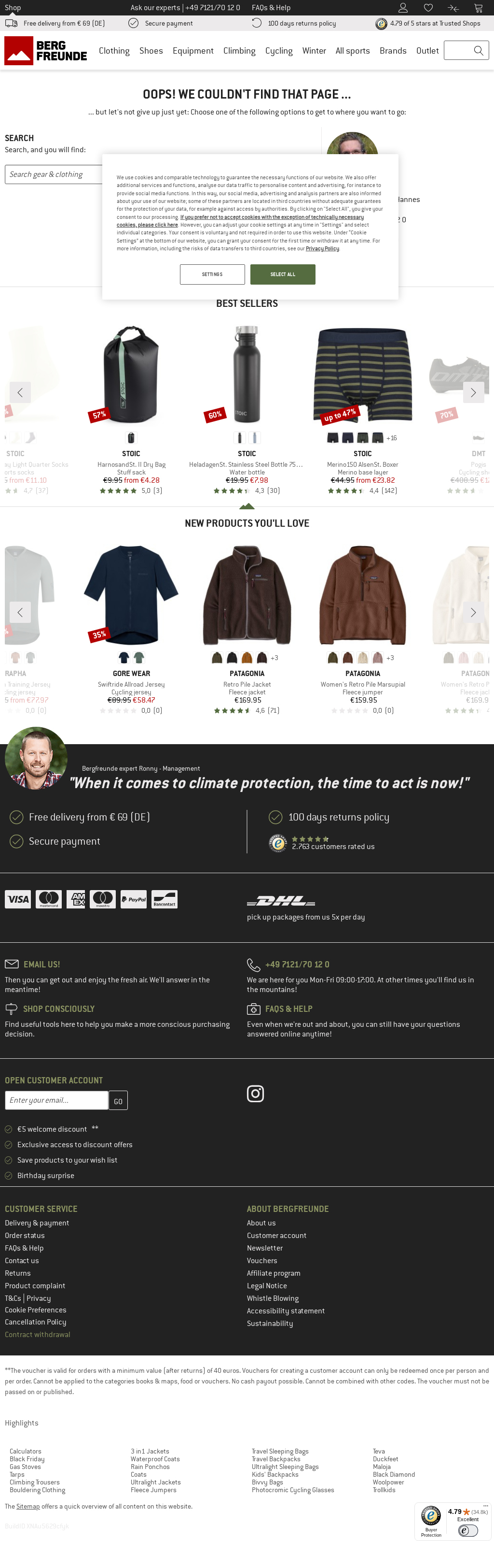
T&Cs (14, 1298)
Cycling (279, 50)
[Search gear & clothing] (466, 50)
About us (261, 1223)
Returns (18, 1273)
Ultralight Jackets (156, 1482)
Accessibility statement (286, 1311)
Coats (139, 1474)
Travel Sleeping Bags (280, 1451)
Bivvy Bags (267, 1482)
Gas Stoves (25, 1466)
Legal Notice (267, 1286)
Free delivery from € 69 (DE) (64, 23)
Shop (13, 8)
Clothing (114, 50)
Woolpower (388, 1482)
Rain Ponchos (150, 1466)
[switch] (468, 1531)
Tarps (17, 1474)
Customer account (277, 1235)
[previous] (20, 392)
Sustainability (270, 1323)
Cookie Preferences (36, 1310)
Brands (393, 50)
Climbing (239, 50)
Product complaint (35, 1286)
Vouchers (262, 1261)
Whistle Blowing (273, 1298)
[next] (473, 392)
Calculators (25, 1451)
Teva (379, 1451)
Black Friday (27, 1459)
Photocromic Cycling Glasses (293, 1489)
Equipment (193, 50)
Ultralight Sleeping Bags (285, 1466)
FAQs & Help (24, 1248)
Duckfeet (385, 1459)
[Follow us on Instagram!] (262, 1096)
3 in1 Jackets (150, 1451)
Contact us (22, 1261)
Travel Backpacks (276, 1459)
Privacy (39, 1298)
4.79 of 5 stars (434, 23)
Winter (314, 50)
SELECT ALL (283, 274)
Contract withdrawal (37, 1334)
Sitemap (28, 1506)
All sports (353, 50)
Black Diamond (394, 1474)
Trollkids (384, 1489)
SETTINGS (212, 274)
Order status (25, 1235)
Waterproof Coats (155, 1459)
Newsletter (265, 1248)
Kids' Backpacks (275, 1474)
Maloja (382, 1466)
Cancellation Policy (36, 1322)
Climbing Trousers (35, 1482)
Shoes (151, 50)
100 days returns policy (302, 23)
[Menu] (486, 1508)
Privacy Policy (322, 248)
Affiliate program (274, 1273)
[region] (250, 227)
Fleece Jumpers (154, 1489)
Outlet (427, 50)
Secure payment (169, 23)
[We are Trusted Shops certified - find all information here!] (278, 843)
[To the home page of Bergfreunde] (49, 50)
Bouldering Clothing (37, 1489)
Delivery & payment (37, 1223)
